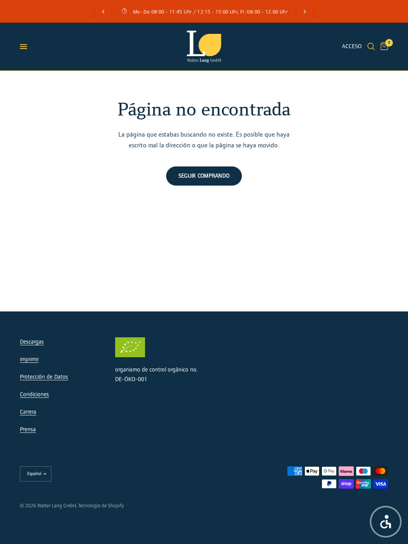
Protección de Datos (44, 377)
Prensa (28, 429)
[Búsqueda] (371, 46)
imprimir (29, 359)
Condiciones (34, 394)
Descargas (32, 342)
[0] (383, 46)
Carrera (28, 412)
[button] (386, 522)
